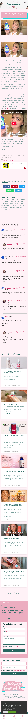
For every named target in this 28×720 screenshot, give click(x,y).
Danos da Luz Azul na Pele (10, 404)
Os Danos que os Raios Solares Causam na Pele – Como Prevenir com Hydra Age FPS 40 (14, 437)
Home (14, 718)
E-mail (4, 631)
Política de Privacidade (19, 670)
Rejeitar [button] (5, 712)
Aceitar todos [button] (12, 712)
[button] (6, 186)
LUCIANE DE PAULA (10, 288)
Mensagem (5, 636)
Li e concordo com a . (14, 670)
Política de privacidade (8, 708)
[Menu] (5, 716)
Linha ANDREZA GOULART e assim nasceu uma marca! (12, 372)
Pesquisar (23, 718)
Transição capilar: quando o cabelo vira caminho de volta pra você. (13, 539)
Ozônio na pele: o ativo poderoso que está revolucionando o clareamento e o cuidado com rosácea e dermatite (14, 471)
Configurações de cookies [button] (9, 709)
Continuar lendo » (8, 381)
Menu (4, 718)
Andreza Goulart (11, 244)
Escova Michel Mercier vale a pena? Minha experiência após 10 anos (14, 572)
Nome (4, 626)
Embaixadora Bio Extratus (9, 701)
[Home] (14, 716)
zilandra (7, 316)
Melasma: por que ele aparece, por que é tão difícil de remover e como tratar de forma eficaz (13, 505)
